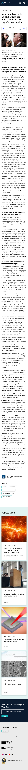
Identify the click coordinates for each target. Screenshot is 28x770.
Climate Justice (7, 496)
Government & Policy (8, 490)
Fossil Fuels (12, 486)
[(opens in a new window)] (24, 3)
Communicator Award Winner (15, 760)
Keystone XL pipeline (10, 305)
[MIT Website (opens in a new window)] (7, 749)
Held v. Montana (5, 150)
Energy (4, 486)
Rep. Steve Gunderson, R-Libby (9, 263)
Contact (3, 737)
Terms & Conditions (9, 736)
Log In (4, 731)
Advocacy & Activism (8, 493)
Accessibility (22, 736)
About (2, 736)
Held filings (4, 178)
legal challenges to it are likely (9, 465)
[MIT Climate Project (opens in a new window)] (7, 743)
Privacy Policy (16, 736)
